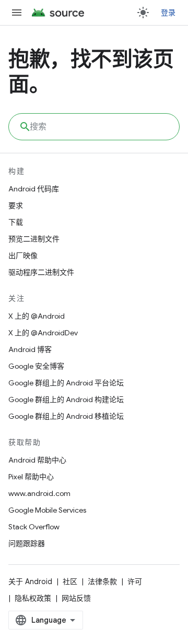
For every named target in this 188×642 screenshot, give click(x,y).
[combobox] (94, 126)
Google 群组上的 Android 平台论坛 (66, 382)
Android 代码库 (33, 188)
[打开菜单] (16, 12)
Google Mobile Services (47, 510)
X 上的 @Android (36, 316)
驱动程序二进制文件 (41, 272)
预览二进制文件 (34, 239)
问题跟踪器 (26, 543)
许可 (134, 581)
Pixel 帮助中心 (31, 476)
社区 (70, 581)
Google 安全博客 (36, 366)
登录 (168, 12)
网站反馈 (76, 598)
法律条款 (102, 581)
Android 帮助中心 (37, 460)
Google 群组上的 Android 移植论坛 (66, 416)
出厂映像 (23, 255)
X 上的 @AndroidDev (43, 332)
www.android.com (39, 493)
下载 (15, 222)
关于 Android (30, 581)
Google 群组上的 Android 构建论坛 (66, 399)
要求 (15, 205)
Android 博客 (30, 349)
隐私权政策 (33, 598)
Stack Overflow (34, 526)
